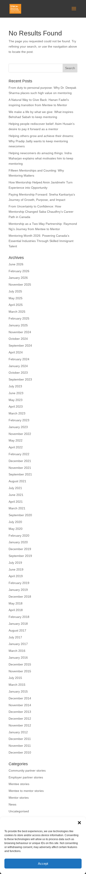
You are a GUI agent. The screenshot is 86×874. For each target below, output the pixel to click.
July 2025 (15, 291)
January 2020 (18, 542)
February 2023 (19, 420)
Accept (43, 863)
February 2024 (19, 359)
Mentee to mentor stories (26, 791)
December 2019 (20, 549)
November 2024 (20, 332)
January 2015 (18, 691)
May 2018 (15, 603)
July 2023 (15, 386)
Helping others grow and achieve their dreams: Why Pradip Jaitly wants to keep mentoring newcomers (41, 141)
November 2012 (20, 725)
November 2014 (20, 705)
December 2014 (20, 698)
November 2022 (20, 434)
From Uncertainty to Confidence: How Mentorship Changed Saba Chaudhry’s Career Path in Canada (41, 212)
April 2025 (16, 305)
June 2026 (16, 264)
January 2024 (18, 366)
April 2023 (16, 406)
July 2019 (15, 562)
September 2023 (20, 379)
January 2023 (18, 427)
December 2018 (20, 596)
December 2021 (20, 461)
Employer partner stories (26, 777)
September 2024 (20, 345)
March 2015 (17, 684)
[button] (79, 822)
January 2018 (18, 623)
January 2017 (18, 644)
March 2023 (17, 413)
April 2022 (16, 447)
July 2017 (15, 637)
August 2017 (17, 630)
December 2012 (20, 718)
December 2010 (20, 752)
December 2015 (20, 664)
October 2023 (18, 372)
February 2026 (19, 271)
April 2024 (16, 352)
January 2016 (18, 657)
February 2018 (19, 617)
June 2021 (16, 495)
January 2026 (18, 277)
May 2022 (15, 440)
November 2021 (20, 467)
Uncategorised (19, 811)
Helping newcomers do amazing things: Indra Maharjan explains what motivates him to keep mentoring (41, 158)
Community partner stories (27, 770)
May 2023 (15, 400)
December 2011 (20, 739)
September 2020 (20, 515)
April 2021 (16, 501)
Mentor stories (19, 797)
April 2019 (16, 576)
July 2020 (15, 522)
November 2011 (20, 745)
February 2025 (19, 318)
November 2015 (20, 671)
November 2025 (20, 284)
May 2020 (15, 528)
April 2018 (16, 610)
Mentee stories (19, 784)
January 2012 (18, 732)
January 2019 (18, 589)
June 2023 (16, 393)
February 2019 (19, 583)
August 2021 (17, 481)
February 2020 (19, 535)
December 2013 (20, 711)
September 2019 (20, 556)
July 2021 (15, 488)
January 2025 (18, 325)
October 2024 (18, 338)
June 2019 (16, 569)
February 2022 (19, 454)
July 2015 (15, 678)
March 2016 (17, 650)
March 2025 (17, 311)
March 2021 (17, 508)
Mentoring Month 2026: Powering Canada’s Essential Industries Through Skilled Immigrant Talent (41, 241)
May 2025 (15, 298)
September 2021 (20, 474)
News (12, 804)
